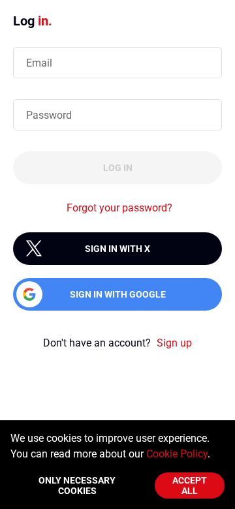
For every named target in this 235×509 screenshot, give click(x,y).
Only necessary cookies (77, 485)
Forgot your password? (119, 208)
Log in (118, 167)
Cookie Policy (177, 454)
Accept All (189, 485)
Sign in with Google (118, 294)
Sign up (174, 343)
